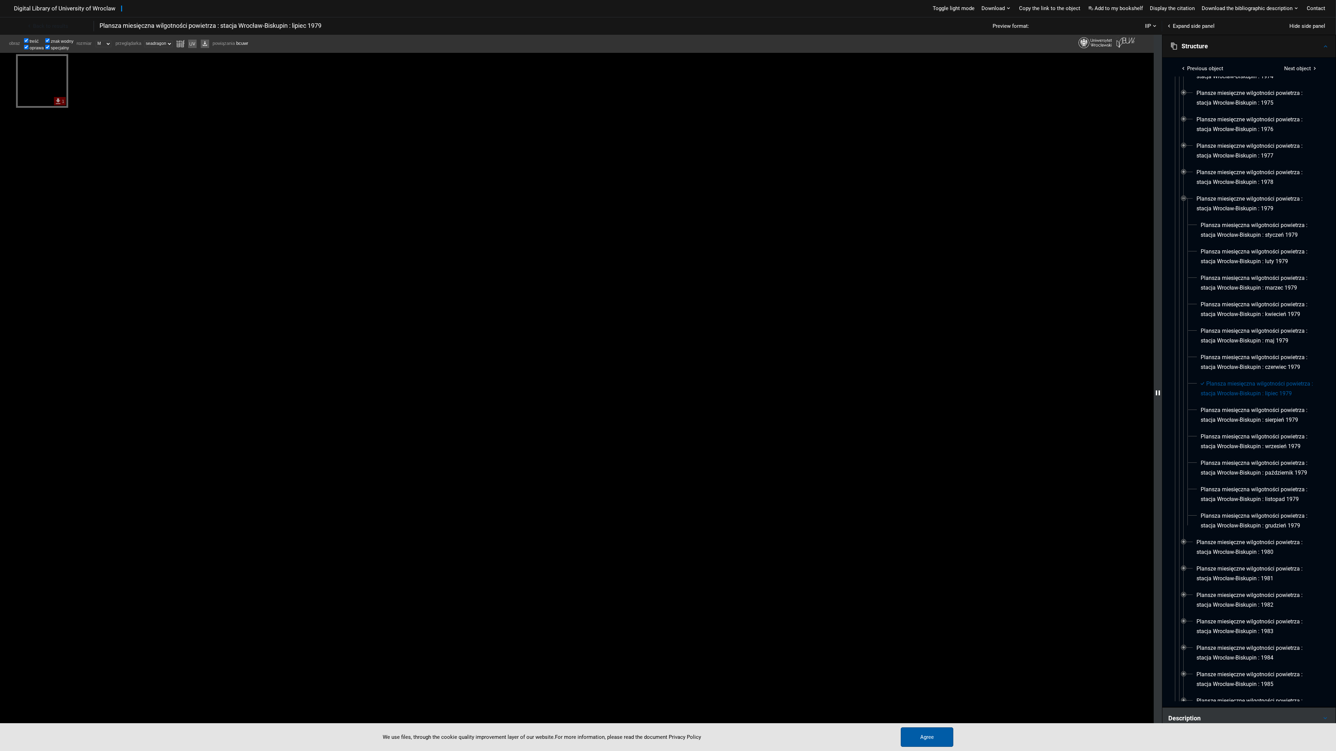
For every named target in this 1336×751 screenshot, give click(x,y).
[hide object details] (1158, 393)
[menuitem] (1257, 98)
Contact (1316, 8)
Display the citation (1172, 8)
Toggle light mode (954, 8)
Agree (927, 737)
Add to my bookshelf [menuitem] (1119, 8)
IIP (1148, 26)
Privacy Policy (685, 737)
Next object (1297, 68)
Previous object (1205, 68)
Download (993, 8)
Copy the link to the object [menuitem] (1049, 8)
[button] (1249, 46)
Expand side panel (1194, 26)
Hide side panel (1307, 26)
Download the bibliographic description (1247, 8)
